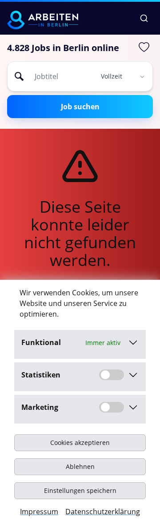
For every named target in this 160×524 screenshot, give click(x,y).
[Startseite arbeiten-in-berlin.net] (42, 20)
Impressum (39, 511)
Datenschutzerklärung (102, 511)
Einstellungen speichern (80, 490)
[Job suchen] (144, 18)
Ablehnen (80, 466)
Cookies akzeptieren (80, 442)
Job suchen (80, 106)
